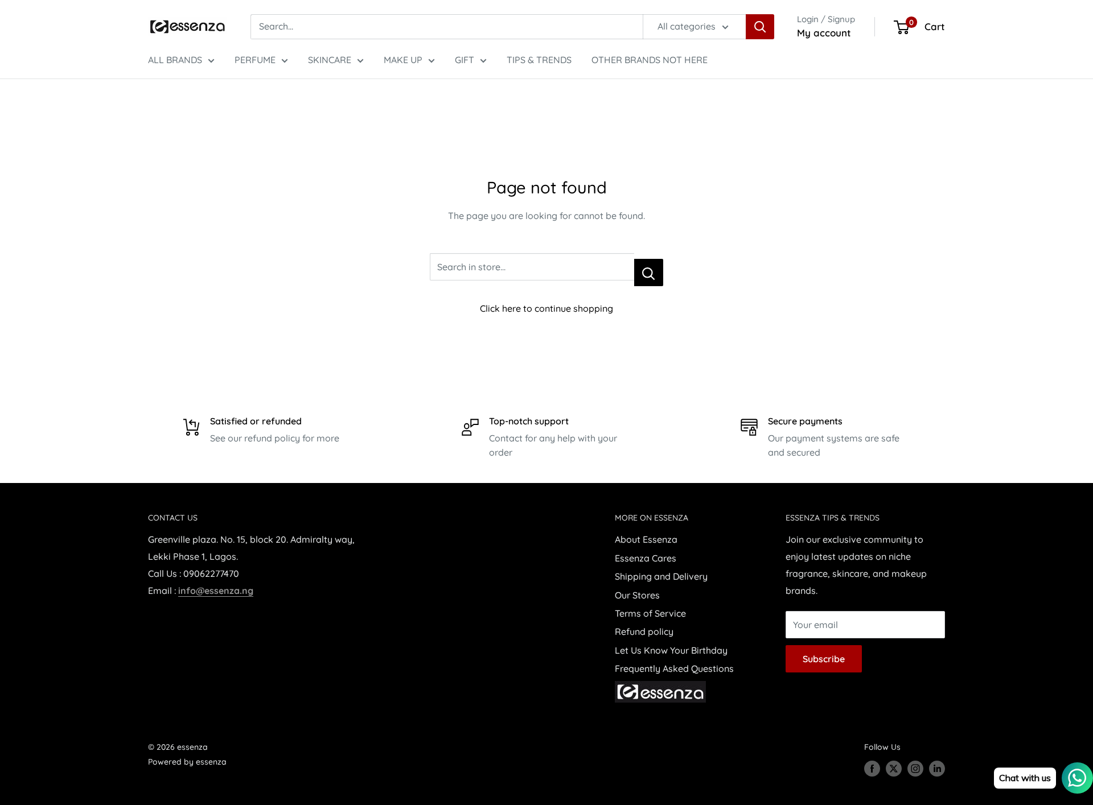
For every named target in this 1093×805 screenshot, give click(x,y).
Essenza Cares (645, 558)
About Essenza (646, 539)
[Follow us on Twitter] (894, 769)
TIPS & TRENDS (539, 59)
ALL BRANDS (175, 59)
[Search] (760, 26)
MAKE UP (403, 59)
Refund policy (644, 631)
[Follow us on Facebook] (872, 769)
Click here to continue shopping (546, 308)
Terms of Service (650, 613)
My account (824, 33)
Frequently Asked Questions (674, 668)
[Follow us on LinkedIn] (937, 769)
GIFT (464, 59)
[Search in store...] (648, 272)
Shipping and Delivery (661, 576)
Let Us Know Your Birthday (671, 650)
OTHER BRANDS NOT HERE (649, 59)
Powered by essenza (187, 762)
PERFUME (255, 59)
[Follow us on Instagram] (915, 769)
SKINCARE (329, 59)
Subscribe (824, 658)
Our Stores (637, 595)
